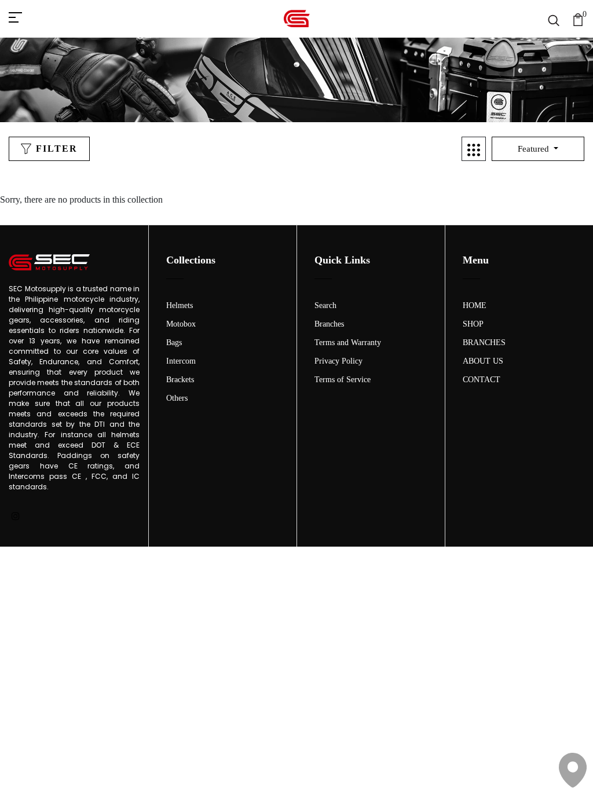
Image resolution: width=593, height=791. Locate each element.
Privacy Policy (338, 361)
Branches (329, 324)
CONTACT (481, 379)
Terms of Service (342, 379)
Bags (174, 342)
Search (325, 305)
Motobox (181, 324)
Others (177, 398)
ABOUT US (483, 361)
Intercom (181, 361)
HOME (474, 305)
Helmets (179, 305)
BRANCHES (484, 342)
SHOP (473, 324)
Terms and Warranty (347, 342)
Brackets (180, 379)
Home (268, 98)
